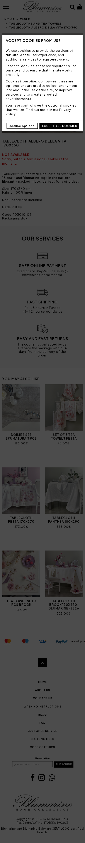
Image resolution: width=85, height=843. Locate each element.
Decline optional (22, 126)
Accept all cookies (59, 126)
